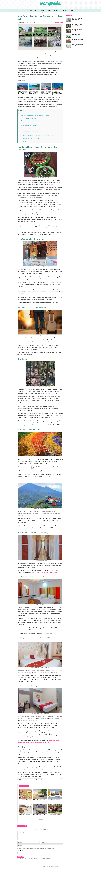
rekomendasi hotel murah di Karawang (46, 572)
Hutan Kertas (26, 123)
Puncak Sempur (27, 128)
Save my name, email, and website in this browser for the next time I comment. (36, 848)
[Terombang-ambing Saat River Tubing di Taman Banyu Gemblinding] (55, 809)
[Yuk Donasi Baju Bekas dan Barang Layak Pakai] (68, 41)
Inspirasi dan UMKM (31, 10)
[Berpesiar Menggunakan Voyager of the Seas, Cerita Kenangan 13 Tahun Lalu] (46, 86)
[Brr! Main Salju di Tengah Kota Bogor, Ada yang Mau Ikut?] (40, 809)
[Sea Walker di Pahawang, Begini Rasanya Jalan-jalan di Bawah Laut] (57, 86)
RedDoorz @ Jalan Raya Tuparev (31, 138)
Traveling (57, 22)
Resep (71, 10)
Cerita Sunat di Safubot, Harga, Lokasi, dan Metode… (77, 19)
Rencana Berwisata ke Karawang (29, 121)
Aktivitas (64, 10)
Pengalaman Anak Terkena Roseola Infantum (77, 25)
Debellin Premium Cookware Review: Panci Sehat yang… (78, 45)
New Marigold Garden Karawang (31, 125)
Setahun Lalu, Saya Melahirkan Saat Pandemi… (77, 35)
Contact (39, 863)
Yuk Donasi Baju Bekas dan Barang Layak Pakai (77, 40)
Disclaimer (55, 863)
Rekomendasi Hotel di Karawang (29, 131)
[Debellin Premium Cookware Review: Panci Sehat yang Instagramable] (68, 46)
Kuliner (61, 22)
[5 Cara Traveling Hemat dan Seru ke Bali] (25, 794)
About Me (62, 863)
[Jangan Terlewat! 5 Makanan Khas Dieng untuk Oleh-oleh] (55, 794)
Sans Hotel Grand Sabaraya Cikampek (32, 133)
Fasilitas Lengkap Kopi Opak (28, 118)
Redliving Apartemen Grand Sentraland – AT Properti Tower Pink (39, 135)
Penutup (23, 141)
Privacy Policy (46, 863)
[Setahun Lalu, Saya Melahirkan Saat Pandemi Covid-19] (68, 36)
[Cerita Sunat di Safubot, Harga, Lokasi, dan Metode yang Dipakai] (68, 20)
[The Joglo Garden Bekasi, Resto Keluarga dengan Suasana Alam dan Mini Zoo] (68, 31)
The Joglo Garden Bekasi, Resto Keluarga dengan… (77, 30)
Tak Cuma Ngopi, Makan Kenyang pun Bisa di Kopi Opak (35, 115)
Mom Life (49, 10)
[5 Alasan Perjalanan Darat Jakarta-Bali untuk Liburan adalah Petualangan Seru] (40, 794)
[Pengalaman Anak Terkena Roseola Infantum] (68, 26)
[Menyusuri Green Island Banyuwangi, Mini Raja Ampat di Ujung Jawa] (22, 86)
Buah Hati (56, 10)
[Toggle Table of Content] (18, 114)
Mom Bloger (41, 10)
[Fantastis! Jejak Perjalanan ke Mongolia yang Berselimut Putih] (25, 809)
